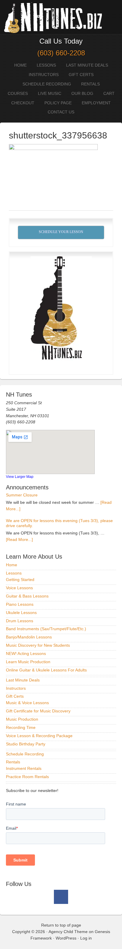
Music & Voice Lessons (27, 702)
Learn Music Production (28, 661)
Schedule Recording (47, 84)
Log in (86, 938)
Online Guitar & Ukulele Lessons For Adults (46, 670)
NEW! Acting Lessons (26, 653)
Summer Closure (22, 495)
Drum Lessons (19, 620)
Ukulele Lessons (21, 612)
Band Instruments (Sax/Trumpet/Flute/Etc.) (46, 628)
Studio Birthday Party (25, 744)
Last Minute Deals (87, 65)
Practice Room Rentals (27, 776)
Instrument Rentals (23, 768)
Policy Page (58, 102)
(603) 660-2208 (61, 53)
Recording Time (21, 727)
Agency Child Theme (68, 931)
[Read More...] (19, 539)
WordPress (66, 938)
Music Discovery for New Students (38, 645)
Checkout (22, 102)
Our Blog (82, 93)
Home (20, 65)
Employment (96, 102)
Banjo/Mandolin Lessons (29, 637)
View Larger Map (19, 476)
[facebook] (61, 897)
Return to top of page (61, 925)
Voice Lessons (19, 587)
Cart (109, 93)
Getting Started (20, 579)
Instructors (44, 74)
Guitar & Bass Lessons (27, 596)
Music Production (22, 719)
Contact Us (61, 112)
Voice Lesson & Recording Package (39, 735)
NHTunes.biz (52, 17)
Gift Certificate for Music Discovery (38, 711)
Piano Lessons (19, 604)
